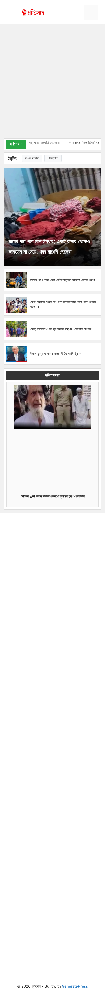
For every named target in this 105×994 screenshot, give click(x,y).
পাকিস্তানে (53, 158)
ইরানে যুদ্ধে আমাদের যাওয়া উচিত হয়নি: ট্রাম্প (56, 354)
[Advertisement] (52, 83)
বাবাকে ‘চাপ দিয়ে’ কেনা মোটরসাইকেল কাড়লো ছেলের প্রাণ (62, 280)
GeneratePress (75, 986)
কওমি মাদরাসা (32, 158)
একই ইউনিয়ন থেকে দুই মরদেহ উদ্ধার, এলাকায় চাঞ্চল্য (60, 329)
